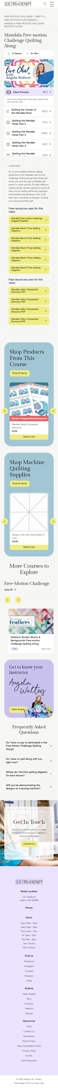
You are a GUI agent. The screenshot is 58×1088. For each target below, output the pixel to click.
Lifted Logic (39, 1083)
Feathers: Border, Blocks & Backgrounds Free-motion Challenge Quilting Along (25, 640)
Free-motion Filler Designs (20, 20)
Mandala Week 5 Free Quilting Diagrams (25, 269)
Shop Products (19, 373)
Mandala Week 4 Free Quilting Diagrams (26, 259)
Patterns (29, 1009)
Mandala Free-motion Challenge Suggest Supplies (27, 219)
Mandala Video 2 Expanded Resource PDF (24, 300)
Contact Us (29, 844)
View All (8, 589)
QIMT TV (39, 16)
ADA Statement (29, 1061)
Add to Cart (29, 437)
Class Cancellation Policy (29, 1046)
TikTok (29, 981)
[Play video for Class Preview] (29, 73)
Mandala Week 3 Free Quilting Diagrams (25, 249)
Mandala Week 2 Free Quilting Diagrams (25, 239)
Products (29, 1004)
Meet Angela (18, 709)
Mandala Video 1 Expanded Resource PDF (24, 290)
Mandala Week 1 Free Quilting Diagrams (25, 229)
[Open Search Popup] (45, 4)
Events (29, 1056)
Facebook (29, 961)
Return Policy (29, 1041)
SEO (28, 1083)
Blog (29, 999)
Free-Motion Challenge (18, 16)
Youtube (29, 971)
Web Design (19, 1083)
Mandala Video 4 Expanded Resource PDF (24, 320)
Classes (29, 1013)
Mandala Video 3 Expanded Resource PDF (24, 310)
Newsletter (29, 1036)
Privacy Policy (29, 1051)
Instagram (29, 966)
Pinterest (29, 976)
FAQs (29, 1026)
